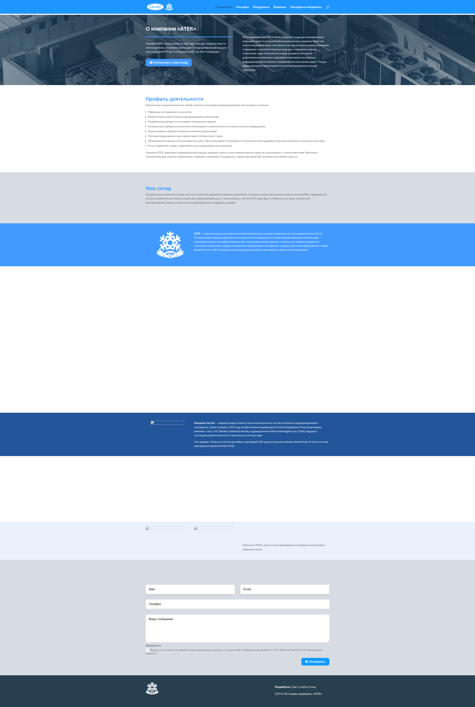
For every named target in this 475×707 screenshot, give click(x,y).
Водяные (279, 7)
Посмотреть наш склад (170, 62)
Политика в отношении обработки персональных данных (182, 699)
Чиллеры (242, 7)
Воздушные (261, 7)
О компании (224, 7)
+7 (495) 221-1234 (186, 688)
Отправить (317, 662)
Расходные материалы (306, 7)
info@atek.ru (178, 692)
